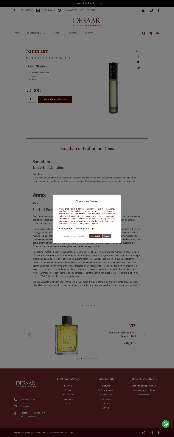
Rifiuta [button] (106, 236)
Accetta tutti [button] (95, 236)
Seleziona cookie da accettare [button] (73, 236)
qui (93, 228)
